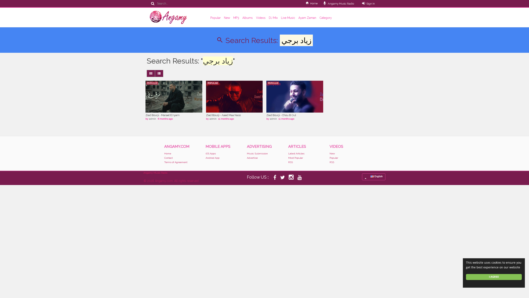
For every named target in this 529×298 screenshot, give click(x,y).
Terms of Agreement (175, 162)
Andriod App (212, 157)
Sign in (370, 3)
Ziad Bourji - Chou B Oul (281, 115)
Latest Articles (296, 153)
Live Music (288, 17)
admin (152, 118)
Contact (168, 157)
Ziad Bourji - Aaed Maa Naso (223, 115)
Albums (247, 17)
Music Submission (257, 153)
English (378, 176)
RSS (290, 162)
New (227, 17)
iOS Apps (211, 153)
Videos (261, 17)
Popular (215, 17)
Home (314, 3)
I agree (494, 277)
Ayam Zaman (307, 17)
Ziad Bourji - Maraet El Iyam (162, 115)
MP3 (236, 17)
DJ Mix (273, 17)
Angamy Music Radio (340, 3)
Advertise (252, 157)
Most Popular (295, 157)
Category (325, 17)
